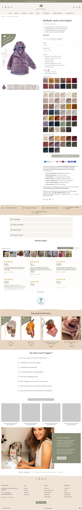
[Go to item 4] (27, 254)
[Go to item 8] (55, 254)
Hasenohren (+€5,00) (49, 59)
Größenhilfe (46, 494)
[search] (73, 7)
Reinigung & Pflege (57, 13)
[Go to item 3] (20, 254)
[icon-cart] (79, 7)
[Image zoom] (20, 59)
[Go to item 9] (61, 254)
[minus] (44, 156)
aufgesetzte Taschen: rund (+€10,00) (53, 58)
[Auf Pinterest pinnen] (49, 199)
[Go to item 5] (34, 254)
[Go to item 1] (6, 254)
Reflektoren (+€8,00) (49, 67)
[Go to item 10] (68, 254)
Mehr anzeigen (40, 291)
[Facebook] (2, 7)
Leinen (31, 13)
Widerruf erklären (41, 502)
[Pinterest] (5, 7)
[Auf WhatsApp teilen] (52, 199)
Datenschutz (67, 492)
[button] (46, 24)
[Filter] (75, 248)
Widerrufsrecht (67, 494)
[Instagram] (8, 7)
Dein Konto (46, 488)
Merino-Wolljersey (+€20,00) (51, 73)
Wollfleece (24, 13)
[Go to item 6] (41, 254)
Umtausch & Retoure (48, 490)
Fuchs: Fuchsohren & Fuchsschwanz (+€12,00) (55, 65)
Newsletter (26, 492)
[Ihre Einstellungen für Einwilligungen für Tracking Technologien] (80, 508)
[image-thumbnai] (4, 87)
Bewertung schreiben (65, 248)
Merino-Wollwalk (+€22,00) (50, 71)
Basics (38, 13)
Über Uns (26, 488)
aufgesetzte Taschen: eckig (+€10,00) (53, 56)
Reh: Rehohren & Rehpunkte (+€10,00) (53, 63)
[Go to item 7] (48, 254)
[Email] (11, 7)
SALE (10, 13)
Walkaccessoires (71, 194)
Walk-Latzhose (31, 342)
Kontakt (25, 490)
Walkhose (11, 342)
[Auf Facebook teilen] (47, 199)
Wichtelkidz (49, 508)
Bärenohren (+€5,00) (49, 61)
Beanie (60, 194)
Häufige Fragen (47, 492)
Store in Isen (26, 494)
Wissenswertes (69, 13)
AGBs (65, 490)
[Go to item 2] (13, 254)
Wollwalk (16, 13)
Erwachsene (46, 13)
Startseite (3, 16)
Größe (44, 42)
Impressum (66, 488)
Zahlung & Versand (68, 496)
